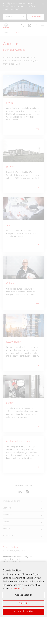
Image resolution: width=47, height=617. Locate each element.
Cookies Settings (23, 595)
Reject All (23, 603)
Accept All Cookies (23, 611)
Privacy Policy (17, 589)
